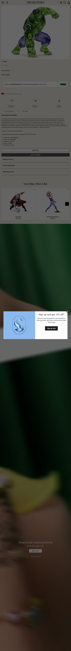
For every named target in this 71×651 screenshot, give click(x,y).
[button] (67, 311)
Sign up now (51, 328)
